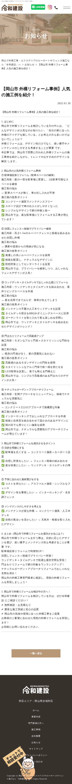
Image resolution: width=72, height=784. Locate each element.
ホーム (36, 710)
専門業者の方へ (36, 723)
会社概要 (36, 736)
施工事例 (36, 729)
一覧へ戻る (36, 653)
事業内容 (36, 716)
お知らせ (29, 64)
